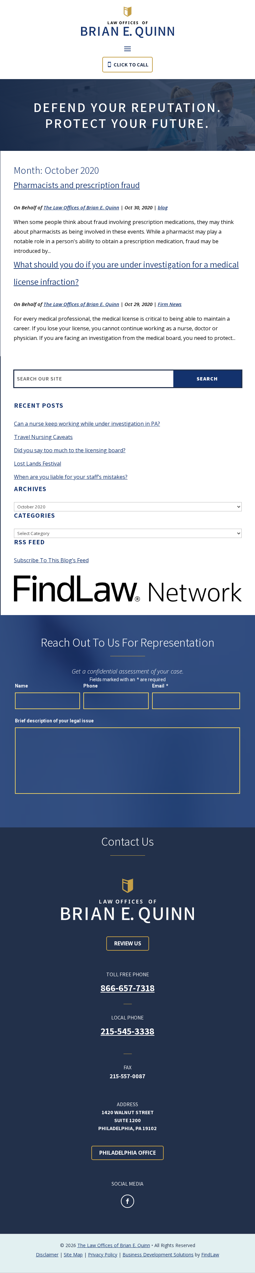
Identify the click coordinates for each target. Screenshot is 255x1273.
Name (21, 686)
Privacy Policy (102, 1254)
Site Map (73, 1254)
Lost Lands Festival (37, 463)
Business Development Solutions (158, 1254)
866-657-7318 (128, 988)
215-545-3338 (127, 1031)
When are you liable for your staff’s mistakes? (71, 476)
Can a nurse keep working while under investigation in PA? (87, 423)
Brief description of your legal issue (54, 720)
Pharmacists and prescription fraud (77, 184)
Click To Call (131, 64)
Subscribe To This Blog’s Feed (51, 560)
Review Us (127, 943)
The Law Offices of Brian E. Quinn (81, 207)
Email (160, 686)
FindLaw (210, 1254)
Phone (90, 686)
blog (163, 207)
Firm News (170, 304)
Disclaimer (47, 1254)
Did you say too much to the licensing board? (70, 450)
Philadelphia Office (127, 1152)
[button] (127, 48)
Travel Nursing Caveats (43, 437)
